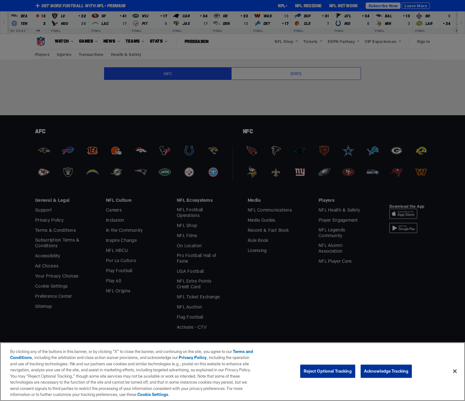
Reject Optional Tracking (328, 371)
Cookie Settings (152, 394)
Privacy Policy (193, 357)
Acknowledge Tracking (386, 371)
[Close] (455, 371)
